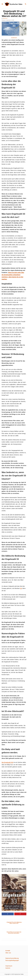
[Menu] (2, 4)
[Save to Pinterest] (20, 914)
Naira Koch (5, 18)
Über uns (8, 953)
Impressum (8, 966)
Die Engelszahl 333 (7, 762)
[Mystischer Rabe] (14, 4)
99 (21, 588)
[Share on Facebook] (8, 914)
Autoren (7, 968)
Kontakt (7, 950)
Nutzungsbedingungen (12, 960)
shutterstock (14, 37)
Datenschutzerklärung (12, 958)
